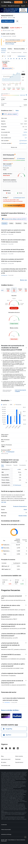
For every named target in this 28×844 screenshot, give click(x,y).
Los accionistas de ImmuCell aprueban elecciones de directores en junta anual (13, 250)
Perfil (8, 52)
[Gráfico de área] (5, 56)
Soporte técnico (19, 762)
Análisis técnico (7, 285)
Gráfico (10, 49)
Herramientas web (5, 765)
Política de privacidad (6, 829)
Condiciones (4, 824)
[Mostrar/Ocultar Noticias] (10, 56)
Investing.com (4, 275)
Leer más (3, 502)
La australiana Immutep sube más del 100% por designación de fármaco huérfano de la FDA (14, 271)
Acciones (3, 5)
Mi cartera (3, 762)
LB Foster (17, 580)
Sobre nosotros (19, 756)
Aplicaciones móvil (5, 759)
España (23, 5)
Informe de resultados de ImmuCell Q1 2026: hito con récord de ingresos (12, 260)
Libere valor (22, 95)
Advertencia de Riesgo (6, 834)
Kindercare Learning (6, 580)
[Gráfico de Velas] (3, 56)
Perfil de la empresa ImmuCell (12, 491)
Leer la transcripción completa (20, 390)
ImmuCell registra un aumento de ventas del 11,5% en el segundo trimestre (13, 231)
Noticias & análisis (19, 49)
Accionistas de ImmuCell (10, 521)
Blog (2, 756)
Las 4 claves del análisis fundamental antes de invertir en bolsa (14, 699)
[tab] (8, 290)
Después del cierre (7, 36)
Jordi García (7, 702)
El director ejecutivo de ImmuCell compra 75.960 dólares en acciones (13, 241)
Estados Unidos (23, 515)
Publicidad (17, 759)
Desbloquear (18, 485)
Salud (25, 509)
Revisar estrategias (9, 43)
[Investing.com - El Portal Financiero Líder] (8, 2)
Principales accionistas (16, 52)
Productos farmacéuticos (20, 506)
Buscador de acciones (14, 5)
